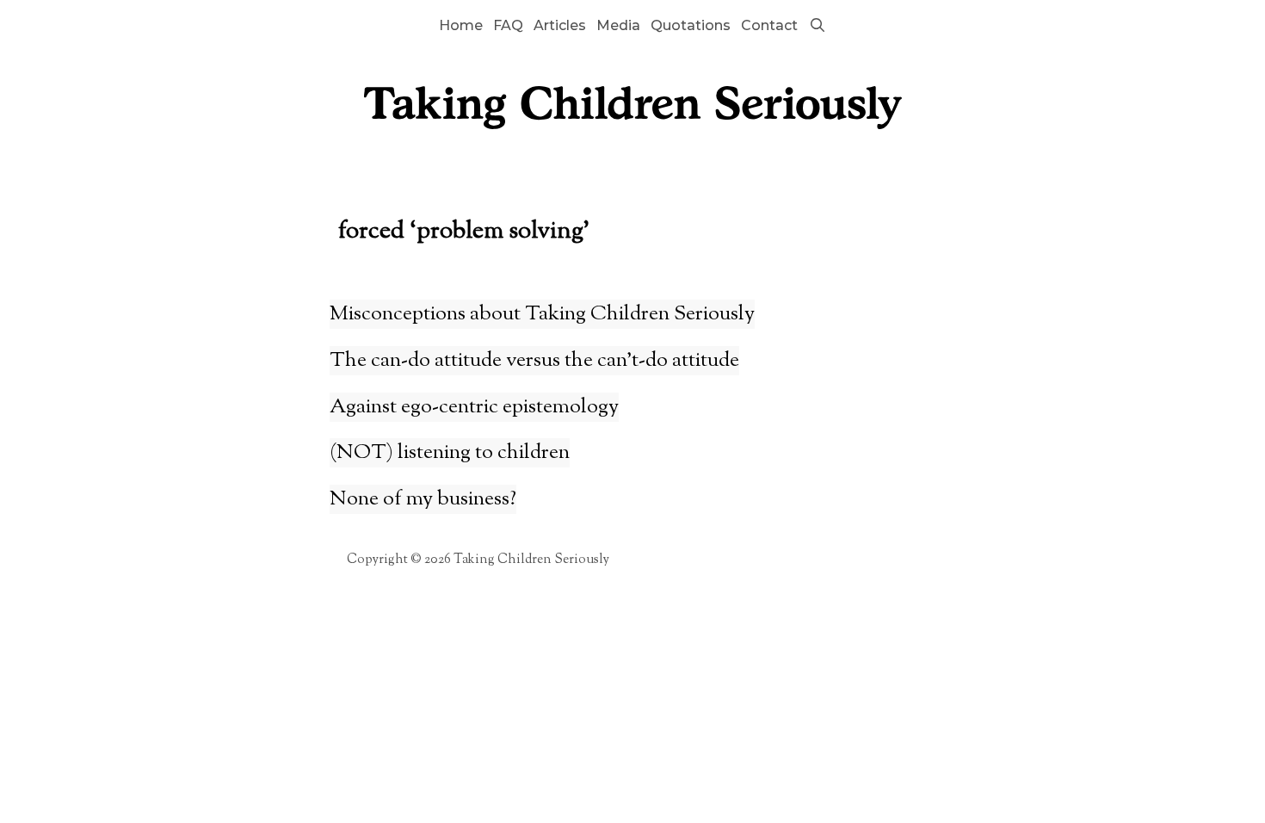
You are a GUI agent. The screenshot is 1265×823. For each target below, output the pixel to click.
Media (618, 25)
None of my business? (423, 499)
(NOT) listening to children (450, 452)
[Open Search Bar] (817, 26)
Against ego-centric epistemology (474, 407)
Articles (560, 25)
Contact (769, 25)
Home (461, 25)
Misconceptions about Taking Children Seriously (542, 314)
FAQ (508, 25)
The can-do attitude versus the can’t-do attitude (534, 360)
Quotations (691, 25)
